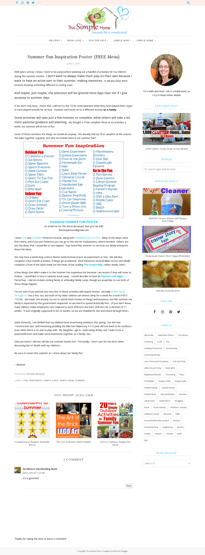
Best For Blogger (121, 551)
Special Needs (167, 394)
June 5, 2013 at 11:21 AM (34, 473)
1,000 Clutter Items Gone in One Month (166, 148)
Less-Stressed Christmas (156, 361)
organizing (167, 427)
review (169, 433)
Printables (35, 380)
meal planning (151, 427)
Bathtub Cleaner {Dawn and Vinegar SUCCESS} (168, 220)
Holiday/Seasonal (153, 348)
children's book (151, 413)
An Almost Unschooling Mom (40, 468)
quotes (180, 427)
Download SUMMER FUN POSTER (74, 222)
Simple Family (150, 387)
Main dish (170, 367)
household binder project (156, 420)
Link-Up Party (179, 361)
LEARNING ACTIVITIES (87, 237)
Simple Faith (180, 381)
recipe (147, 433)
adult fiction (164, 400)
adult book (149, 400)
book (146, 407)
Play (182, 374)
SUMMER (37, 237)
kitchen (176, 420)
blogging (179, 400)
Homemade (171, 348)
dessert (167, 413)
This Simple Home (94, 551)
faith (177, 413)
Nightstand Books (152, 374)
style (179, 433)
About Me (149, 335)
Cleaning (148, 341)
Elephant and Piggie (112, 276)
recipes (158, 433)
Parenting (170, 374)
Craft (159, 341)
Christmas (183, 335)
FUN (24, 237)
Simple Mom (67, 380)
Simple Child (51, 380)
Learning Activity (152, 354)
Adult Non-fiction (166, 335)
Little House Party (152, 367)
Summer (80, 380)
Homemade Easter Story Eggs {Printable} (168, 256)
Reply (129, 485)
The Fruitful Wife (93, 264)
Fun (26, 380)
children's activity (178, 407)
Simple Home (168, 387)
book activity (160, 407)
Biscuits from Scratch (167, 290)
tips (146, 440)
